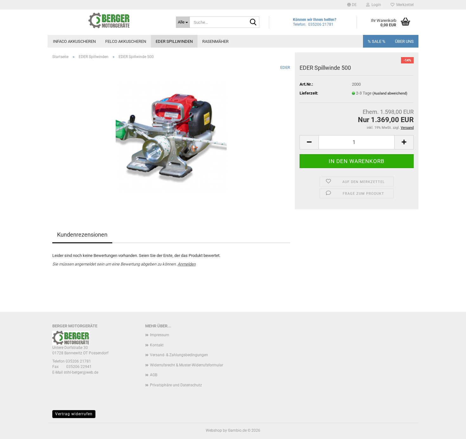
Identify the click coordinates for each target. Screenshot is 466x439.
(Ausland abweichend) (389, 93)
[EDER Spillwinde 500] (171, 135)
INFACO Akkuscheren (74, 41)
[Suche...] (253, 22)
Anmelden (187, 264)
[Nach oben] (448, 429)
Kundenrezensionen (82, 234)
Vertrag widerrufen (74, 414)
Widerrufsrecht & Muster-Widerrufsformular (186, 365)
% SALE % (376, 41)
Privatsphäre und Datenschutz (176, 385)
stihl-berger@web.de (81, 372)
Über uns (404, 41)
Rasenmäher (215, 41)
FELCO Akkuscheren (125, 41)
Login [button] (375, 5)
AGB (153, 375)
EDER (285, 67)
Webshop (214, 430)
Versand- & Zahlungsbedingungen (179, 355)
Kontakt (157, 345)
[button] (351, 5)
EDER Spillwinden (174, 41)
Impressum (159, 335)
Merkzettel (404, 5)
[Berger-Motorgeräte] (109, 21)
